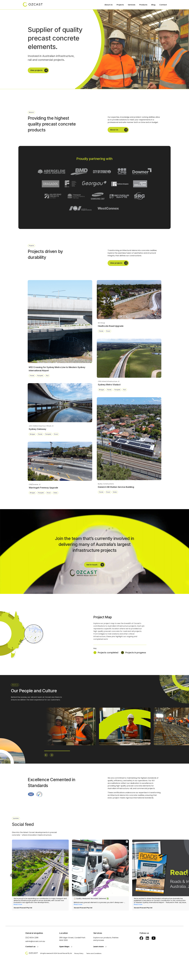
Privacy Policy (78, 953)
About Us (108, 5)
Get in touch (91, 564)
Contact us (30, 946)
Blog (153, 5)
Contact (163, 5)
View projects (36, 70)
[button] (12, 875)
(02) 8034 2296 (31, 937)
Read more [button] (18, 904)
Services (131, 5)
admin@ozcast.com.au (35, 941)
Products (143, 5)
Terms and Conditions (93, 953)
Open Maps (64, 946)
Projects (120, 5)
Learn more (98, 946)
